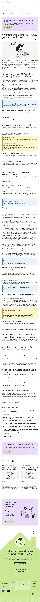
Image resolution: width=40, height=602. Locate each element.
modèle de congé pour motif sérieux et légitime (22, 289)
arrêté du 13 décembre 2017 (19, 145)
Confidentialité (20, 585)
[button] (35, 594)
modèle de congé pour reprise (19, 203)
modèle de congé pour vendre (19, 263)
